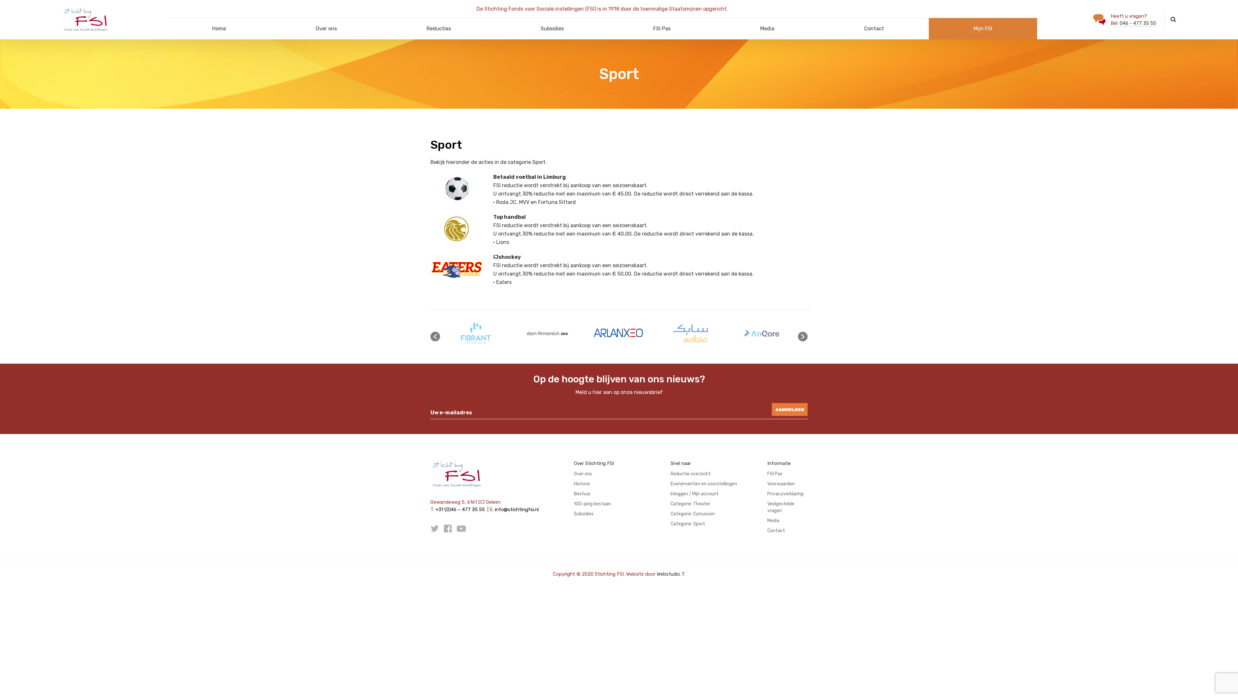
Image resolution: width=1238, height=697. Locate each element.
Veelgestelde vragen (780, 507)
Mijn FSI (983, 28)
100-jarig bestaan (592, 504)
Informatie (779, 463)
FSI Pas (662, 28)
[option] (476, 333)
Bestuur (582, 494)
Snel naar (681, 463)
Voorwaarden (781, 484)
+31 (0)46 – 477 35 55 (460, 509)
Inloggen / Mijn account (695, 494)
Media (767, 28)
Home (219, 28)
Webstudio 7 (670, 574)
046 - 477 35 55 (1138, 23)
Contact (874, 28)
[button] (435, 336)
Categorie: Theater (690, 504)
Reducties (439, 28)
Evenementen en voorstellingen (704, 484)
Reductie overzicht (691, 474)
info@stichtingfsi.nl (517, 509)
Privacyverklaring (785, 494)
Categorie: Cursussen (693, 514)
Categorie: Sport (688, 524)
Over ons (326, 28)
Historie (582, 484)
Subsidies (552, 28)
